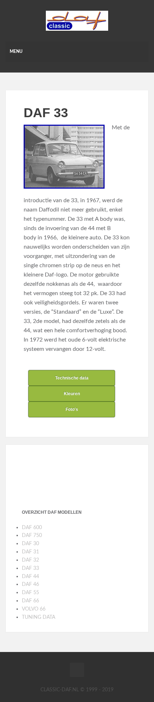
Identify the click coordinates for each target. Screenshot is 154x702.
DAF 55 (30, 592)
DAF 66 (30, 600)
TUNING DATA (38, 617)
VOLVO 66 (33, 609)
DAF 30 (30, 543)
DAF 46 (30, 584)
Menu (16, 51)
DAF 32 (30, 560)
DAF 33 (30, 568)
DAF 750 (32, 535)
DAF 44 (30, 576)
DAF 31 (30, 551)
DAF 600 (32, 527)
